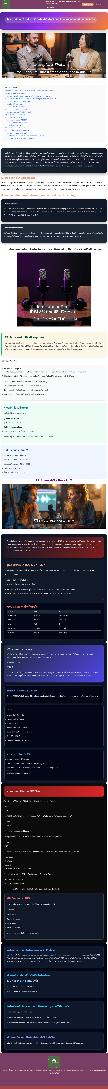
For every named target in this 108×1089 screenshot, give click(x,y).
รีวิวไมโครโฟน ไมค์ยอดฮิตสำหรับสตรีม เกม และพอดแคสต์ (63, 2)
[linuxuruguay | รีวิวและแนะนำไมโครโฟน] (22, 4)
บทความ (50, 7)
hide (14, 88)
